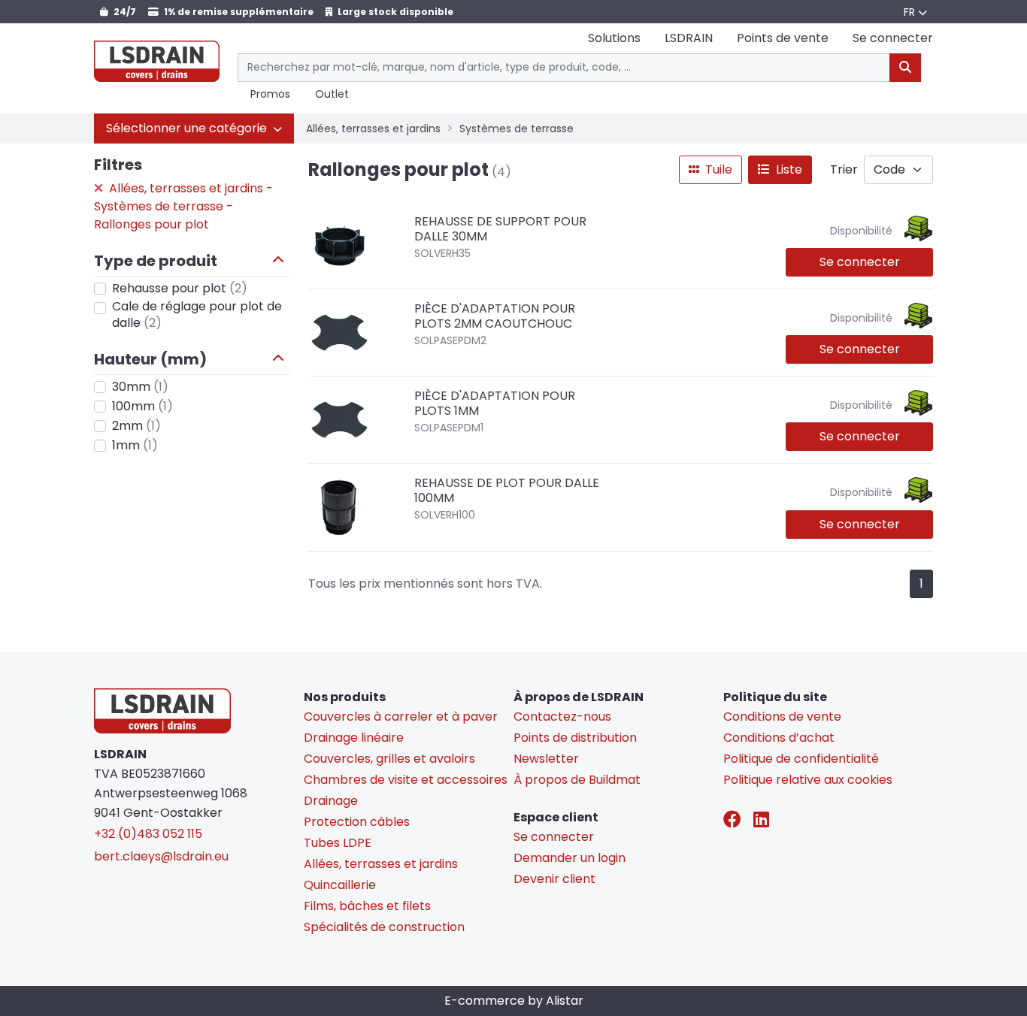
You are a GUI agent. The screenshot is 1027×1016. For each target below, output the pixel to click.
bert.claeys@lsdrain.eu (161, 856)
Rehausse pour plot (179, 288)
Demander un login (570, 857)
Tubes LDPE (337, 842)
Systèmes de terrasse (516, 128)
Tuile (717, 169)
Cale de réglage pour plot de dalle (197, 315)
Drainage (331, 800)
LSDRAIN (689, 38)
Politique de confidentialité (801, 758)
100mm (142, 406)
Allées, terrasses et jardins (373, 128)
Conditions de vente (782, 716)
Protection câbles (357, 821)
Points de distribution (575, 737)
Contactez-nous (562, 716)
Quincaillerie (340, 885)
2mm (136, 425)
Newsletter (546, 758)
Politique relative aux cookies (807, 779)
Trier (844, 169)
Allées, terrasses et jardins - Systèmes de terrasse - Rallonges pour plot (183, 206)
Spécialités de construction (384, 927)
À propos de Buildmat (577, 779)
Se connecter (859, 262)
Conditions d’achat (779, 737)
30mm (140, 386)
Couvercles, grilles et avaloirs (389, 758)
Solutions (614, 38)
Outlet (332, 94)
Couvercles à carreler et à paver (401, 716)
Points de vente (783, 38)
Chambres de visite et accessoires (405, 779)
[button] (194, 128)
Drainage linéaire (354, 737)
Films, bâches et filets (367, 906)
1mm (135, 445)
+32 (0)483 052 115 (148, 833)
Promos (270, 94)
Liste (787, 169)
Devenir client (554, 878)
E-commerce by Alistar (513, 1000)
